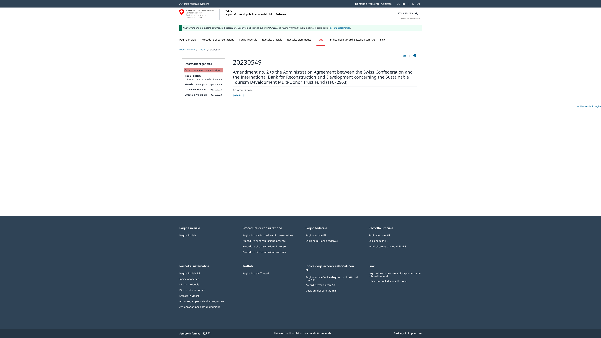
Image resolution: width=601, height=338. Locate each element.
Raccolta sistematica (339, 27)
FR (403, 3)
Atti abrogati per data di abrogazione (201, 301)
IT (408, 3)
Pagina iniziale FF (316, 235)
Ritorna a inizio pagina (588, 106)
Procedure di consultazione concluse (264, 252)
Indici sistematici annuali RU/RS (387, 246)
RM (413, 3)
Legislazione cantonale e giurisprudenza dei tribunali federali (395, 275)
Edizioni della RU (378, 240)
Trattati (202, 49)
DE (398, 3)
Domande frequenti (367, 3)
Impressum (415, 333)
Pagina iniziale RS (189, 273)
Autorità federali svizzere (194, 3)
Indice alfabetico (189, 279)
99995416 (238, 95)
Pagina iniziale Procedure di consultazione (267, 235)
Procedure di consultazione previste (264, 240)
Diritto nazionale (189, 284)
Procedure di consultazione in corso (264, 246)
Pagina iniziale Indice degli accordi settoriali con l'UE (332, 279)
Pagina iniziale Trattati (255, 273)
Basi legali (400, 333)
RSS (206, 333)
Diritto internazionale (192, 290)
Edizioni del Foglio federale (322, 240)
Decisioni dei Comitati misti (322, 290)
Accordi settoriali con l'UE (321, 285)
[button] (218, 39)
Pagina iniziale (187, 49)
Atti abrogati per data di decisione (199, 306)
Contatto (386, 3)
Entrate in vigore (189, 295)
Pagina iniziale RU (379, 235)
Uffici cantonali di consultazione (388, 281)
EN (418, 3)
